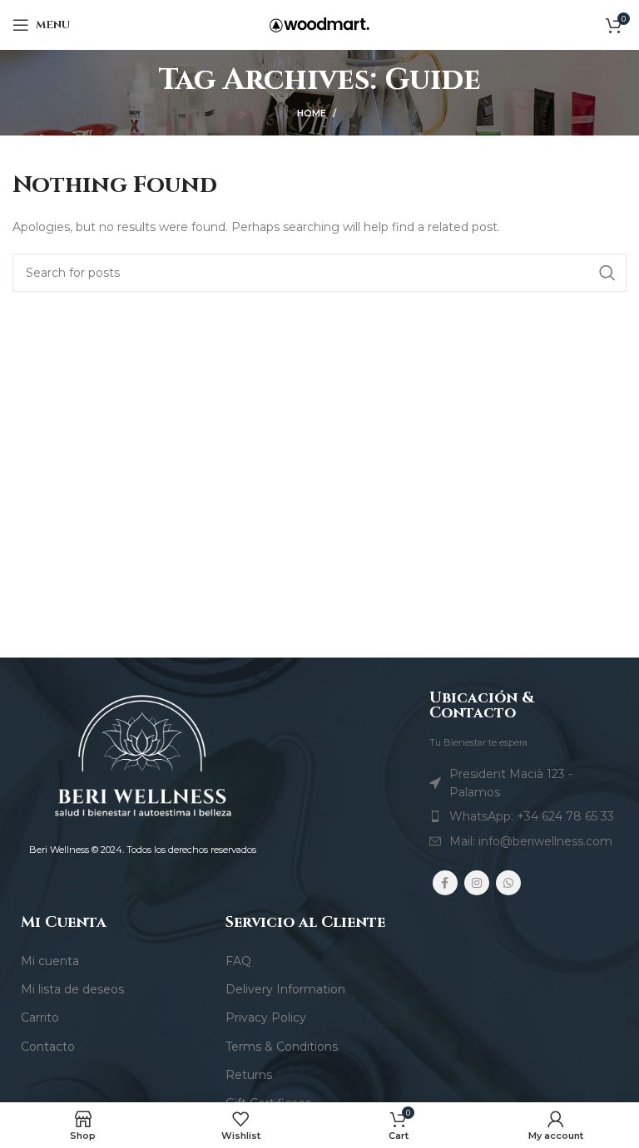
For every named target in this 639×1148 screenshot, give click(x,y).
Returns (248, 1074)
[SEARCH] (607, 273)
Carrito (40, 1017)
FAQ (238, 960)
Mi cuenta (50, 960)
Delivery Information (285, 989)
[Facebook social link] (445, 882)
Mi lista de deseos (72, 989)
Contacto (48, 1046)
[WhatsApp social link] (508, 882)
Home (311, 113)
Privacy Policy (265, 1017)
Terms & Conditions (281, 1046)
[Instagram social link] (476, 882)
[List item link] (523, 816)
